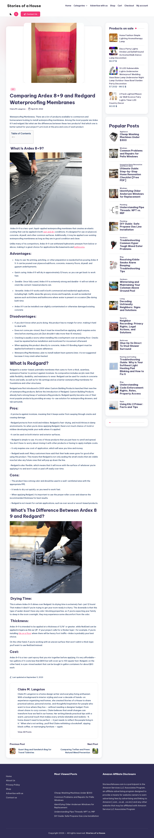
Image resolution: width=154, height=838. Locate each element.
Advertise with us (14, 793)
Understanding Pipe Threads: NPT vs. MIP (74, 811)
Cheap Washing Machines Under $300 (73, 793)
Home (9, 776)
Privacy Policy (13, 784)
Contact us (11, 797)
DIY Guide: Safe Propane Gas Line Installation (76, 816)
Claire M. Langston (31, 689)
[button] (30, 14)
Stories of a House (24, 5)
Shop (8, 789)
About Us (10, 780)
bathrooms (79, 247)
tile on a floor (25, 633)
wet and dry (49, 232)
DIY (13, 89)
